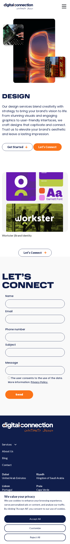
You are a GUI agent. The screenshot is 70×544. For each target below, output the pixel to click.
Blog (5, 458)
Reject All (35, 537)
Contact (7, 464)
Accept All (35, 518)
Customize (35, 528)
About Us (7, 451)
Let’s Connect (47, 147)
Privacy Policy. (39, 382)
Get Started (15, 147)
